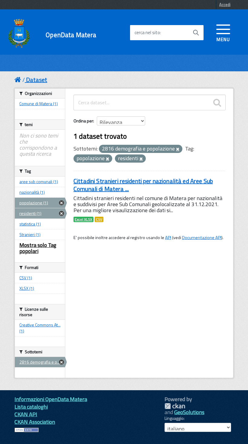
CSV (99, 219)
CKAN (175, 406)
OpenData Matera (71, 35)
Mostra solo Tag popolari (37, 248)
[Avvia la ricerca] (196, 32)
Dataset (36, 79)
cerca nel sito (147, 33)
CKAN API (26, 414)
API (168, 237)
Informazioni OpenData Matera (51, 399)
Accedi (224, 5)
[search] (217, 102)
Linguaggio (174, 418)
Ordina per (83, 121)
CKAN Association (35, 422)
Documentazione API (201, 237)
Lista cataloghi (31, 407)
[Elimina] (177, 149)
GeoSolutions (189, 412)
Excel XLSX (83, 219)
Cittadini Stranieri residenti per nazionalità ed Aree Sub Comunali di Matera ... (143, 184)
